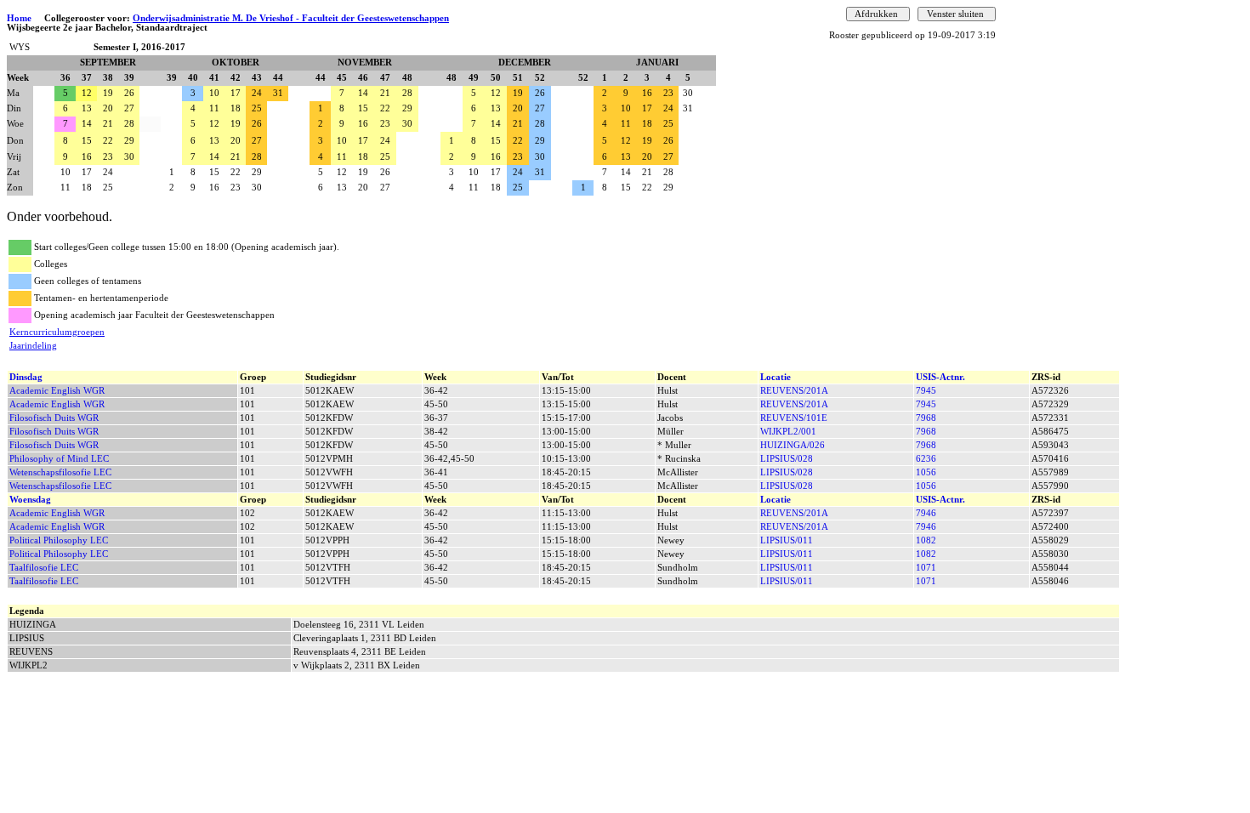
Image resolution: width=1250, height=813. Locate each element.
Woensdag (30, 499)
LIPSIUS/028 (786, 458)
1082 (926, 540)
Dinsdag (26, 377)
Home (19, 18)
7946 (926, 513)
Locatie (775, 377)
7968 (926, 418)
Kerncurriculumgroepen (57, 332)
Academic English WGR (57, 390)
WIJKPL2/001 (788, 431)
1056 (926, 472)
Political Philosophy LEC (58, 540)
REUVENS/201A (794, 390)
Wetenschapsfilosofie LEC (60, 472)
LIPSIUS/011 (786, 540)
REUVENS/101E (793, 418)
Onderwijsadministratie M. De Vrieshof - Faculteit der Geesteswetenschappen (291, 18)
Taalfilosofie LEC (43, 567)
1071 (926, 567)
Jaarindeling (33, 345)
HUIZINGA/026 (792, 445)
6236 (926, 458)
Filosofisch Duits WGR (54, 418)
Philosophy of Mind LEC (59, 458)
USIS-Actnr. (940, 377)
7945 (926, 390)
